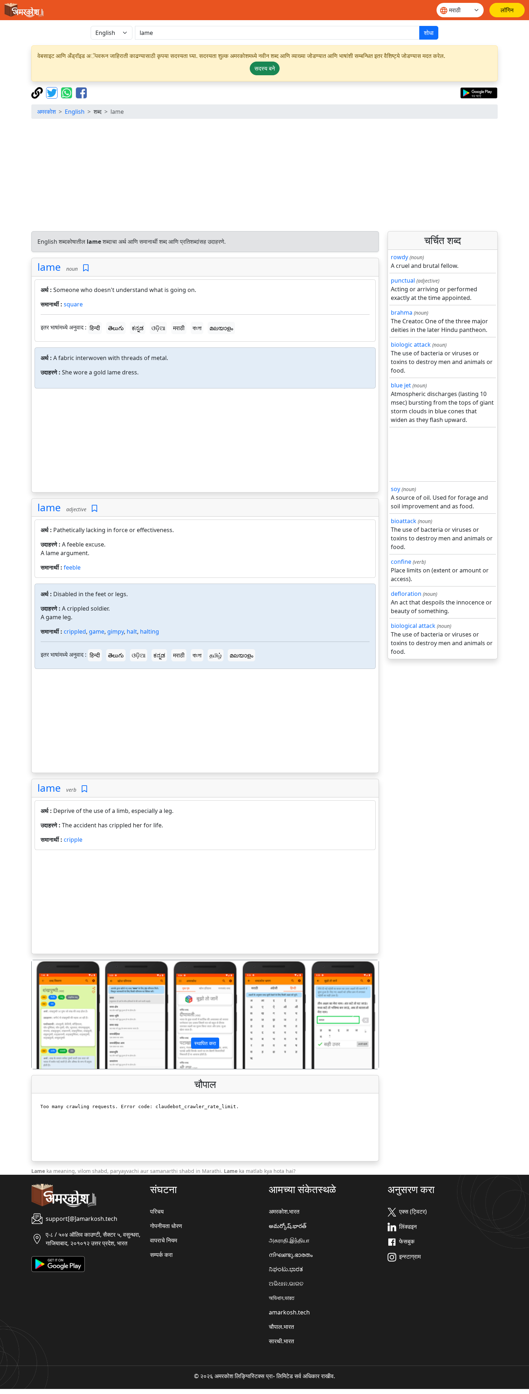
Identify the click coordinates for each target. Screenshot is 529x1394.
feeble (72, 567)
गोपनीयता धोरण (166, 1226)
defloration (406, 594)
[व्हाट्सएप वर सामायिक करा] (67, 92)
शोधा (429, 33)
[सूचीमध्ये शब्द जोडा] (86, 268)
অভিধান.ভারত (281, 1298)
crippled (75, 631)
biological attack (413, 626)
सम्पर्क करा (161, 1255)
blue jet (401, 385)
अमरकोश (46, 112)
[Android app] (58, 1264)
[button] (58, 1014)
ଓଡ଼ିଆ (158, 328)
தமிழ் (215, 655)
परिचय (157, 1211)
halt (132, 631)
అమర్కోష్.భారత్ (287, 1226)
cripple (73, 840)
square (73, 304)
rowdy (399, 257)
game (96, 631)
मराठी (179, 328)
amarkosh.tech (289, 1312)
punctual (403, 280)
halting (149, 631)
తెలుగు (116, 328)
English (75, 112)
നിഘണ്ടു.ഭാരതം (291, 1255)
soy (395, 489)
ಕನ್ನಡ (138, 328)
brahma (401, 312)
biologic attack (411, 344)
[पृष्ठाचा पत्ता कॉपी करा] (38, 92)
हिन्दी (95, 328)
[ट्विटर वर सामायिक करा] (52, 92)
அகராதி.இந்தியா (289, 1240)
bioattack (403, 521)
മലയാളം (221, 328)
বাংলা (197, 328)
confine (401, 562)
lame (49, 267)
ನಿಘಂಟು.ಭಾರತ (286, 1269)
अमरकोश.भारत (284, 1211)
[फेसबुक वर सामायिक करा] (81, 92)
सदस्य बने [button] (264, 68)
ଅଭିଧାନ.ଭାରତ (286, 1283)
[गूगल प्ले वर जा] (479, 92)
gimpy (115, 631)
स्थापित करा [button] (205, 1043)
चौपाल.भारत (281, 1327)
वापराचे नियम (163, 1240)
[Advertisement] (264, 175)
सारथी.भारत (281, 1341)
